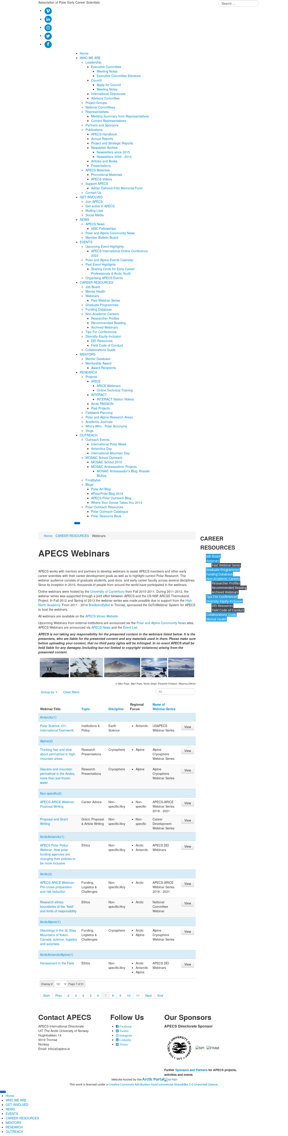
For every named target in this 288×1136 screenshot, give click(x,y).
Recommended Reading (229, 588)
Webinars (213, 561)
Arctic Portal (153, 1079)
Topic (85, 709)
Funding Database (219, 574)
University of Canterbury (107, 591)
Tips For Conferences (221, 597)
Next (148, 995)
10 (128, 995)
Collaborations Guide (221, 614)
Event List (130, 627)
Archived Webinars (225, 592)
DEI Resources (222, 605)
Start (46, 995)
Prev (58, 995)
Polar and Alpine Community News (161, 623)
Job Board (213, 556)
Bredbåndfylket (99, 605)
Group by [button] (48, 692)
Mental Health (216, 619)
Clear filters (71, 692)
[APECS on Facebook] (48, 44)
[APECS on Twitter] (48, 35)
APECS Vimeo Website (101, 616)
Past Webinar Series (226, 565)
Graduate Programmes (223, 570)
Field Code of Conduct (228, 610)
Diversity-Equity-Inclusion (224, 601)
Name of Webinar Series (164, 706)
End (160, 995)
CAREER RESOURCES (72, 535)
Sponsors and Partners (191, 1070)
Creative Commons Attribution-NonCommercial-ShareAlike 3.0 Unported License (163, 1084)
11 (138, 995)
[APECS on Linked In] (48, 19)
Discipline (116, 709)
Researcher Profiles (226, 583)
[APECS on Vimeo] (48, 10)
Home (48, 535)
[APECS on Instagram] (48, 27)
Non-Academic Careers (223, 579)
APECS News (100, 627)
